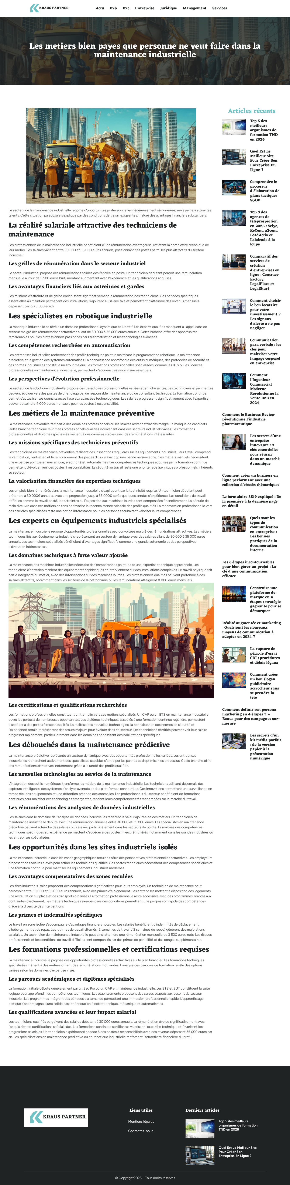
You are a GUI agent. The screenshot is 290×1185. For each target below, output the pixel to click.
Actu (100, 8)
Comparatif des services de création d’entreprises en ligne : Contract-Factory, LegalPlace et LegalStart (265, 272)
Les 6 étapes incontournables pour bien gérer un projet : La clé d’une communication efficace (249, 569)
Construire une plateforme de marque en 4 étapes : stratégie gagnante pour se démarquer (265, 599)
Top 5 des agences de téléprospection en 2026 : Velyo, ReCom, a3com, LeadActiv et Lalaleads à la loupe (264, 228)
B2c (126, 8)
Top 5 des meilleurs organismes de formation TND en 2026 (264, 130)
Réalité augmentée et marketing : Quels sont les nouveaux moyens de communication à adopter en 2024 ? (251, 630)
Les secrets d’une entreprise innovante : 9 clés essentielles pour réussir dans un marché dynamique (265, 450)
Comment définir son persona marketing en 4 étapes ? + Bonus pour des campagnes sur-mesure (251, 716)
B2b (113, 8)
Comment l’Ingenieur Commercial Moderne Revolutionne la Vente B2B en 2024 (264, 389)
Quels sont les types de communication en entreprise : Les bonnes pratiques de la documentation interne (264, 534)
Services (219, 8)
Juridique (168, 8)
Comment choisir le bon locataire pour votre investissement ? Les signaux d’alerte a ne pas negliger (265, 314)
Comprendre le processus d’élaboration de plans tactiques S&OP (264, 191)
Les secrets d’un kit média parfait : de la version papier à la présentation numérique (265, 747)
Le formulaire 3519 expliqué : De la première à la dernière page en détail (251, 501)
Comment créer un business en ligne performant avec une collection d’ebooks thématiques (250, 480)
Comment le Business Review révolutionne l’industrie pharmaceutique (248, 419)
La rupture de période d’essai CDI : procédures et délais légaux (265, 655)
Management (194, 8)
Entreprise (144, 8)
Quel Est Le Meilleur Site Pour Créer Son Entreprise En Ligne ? (263, 160)
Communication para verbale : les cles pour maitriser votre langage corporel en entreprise (265, 352)
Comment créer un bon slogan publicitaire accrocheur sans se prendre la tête (264, 686)
